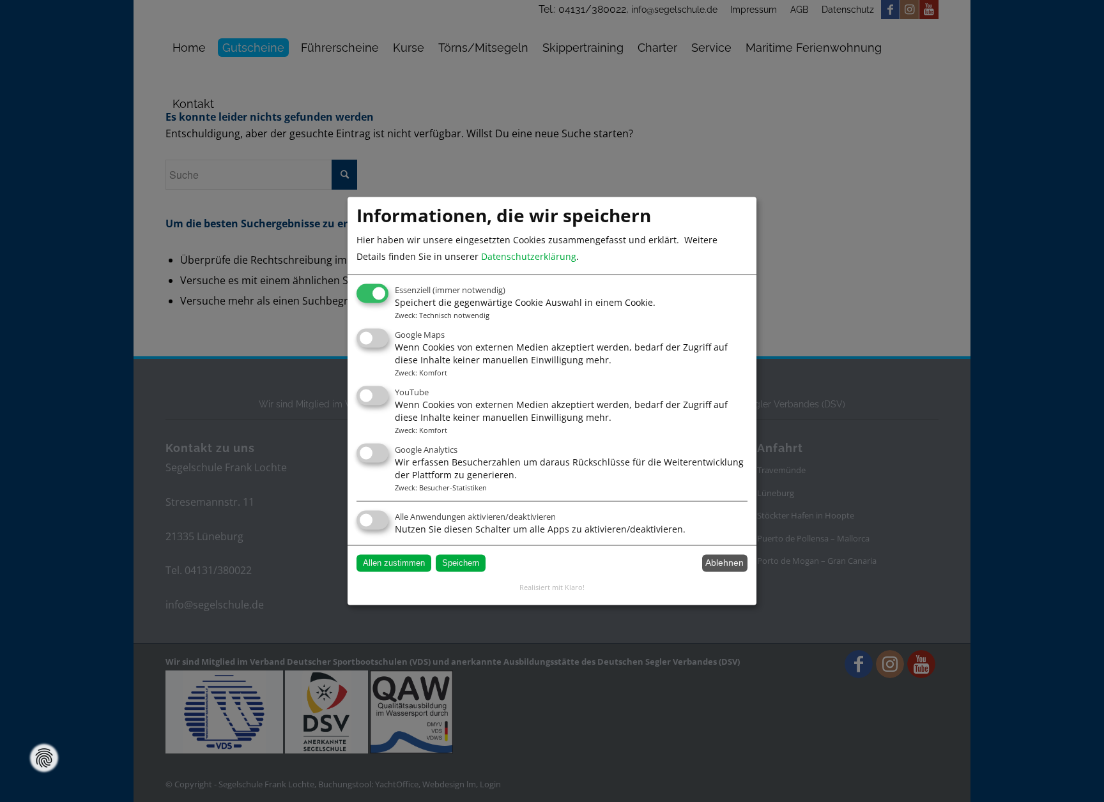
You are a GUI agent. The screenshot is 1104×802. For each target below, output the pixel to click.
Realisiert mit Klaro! (552, 587)
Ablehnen (724, 563)
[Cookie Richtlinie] (44, 758)
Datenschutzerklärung (528, 256)
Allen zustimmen (394, 563)
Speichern (460, 563)
